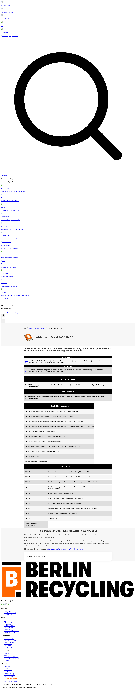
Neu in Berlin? (8, 647)
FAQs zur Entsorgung (10, 632)
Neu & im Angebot (10, 613)
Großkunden (8, 644)
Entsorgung (4, 175)
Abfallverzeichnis (40, 328)
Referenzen (7, 645)
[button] (68, 242)
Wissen (31, 328)
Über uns (10, 313)
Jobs (5, 655)
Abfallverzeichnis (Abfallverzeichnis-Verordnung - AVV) (65, 549)
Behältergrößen (8, 627)
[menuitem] (68, 179)
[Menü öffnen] (3, 321)
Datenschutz (8, 670)
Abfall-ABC (8, 624)
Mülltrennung (8, 622)
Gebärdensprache (9, 675)
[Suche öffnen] (3, 315)
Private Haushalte (9, 642)
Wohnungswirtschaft (10, 640)
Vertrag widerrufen (10, 678)
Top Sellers (7, 611)
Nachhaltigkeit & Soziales (12, 658)
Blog (5, 621)
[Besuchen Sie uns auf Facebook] (6, 605)
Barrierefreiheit (8, 671)
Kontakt (6, 660)
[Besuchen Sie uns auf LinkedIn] (8, 605)
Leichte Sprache (9, 673)
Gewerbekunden (9, 639)
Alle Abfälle (8, 614)
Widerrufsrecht (8, 676)
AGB (6, 668)
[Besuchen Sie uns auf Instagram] (4, 605)
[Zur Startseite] (25, 328)
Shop (16, 313)
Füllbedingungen (9, 629)
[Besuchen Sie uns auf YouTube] (2, 605)
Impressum (7, 666)
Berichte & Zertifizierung (11, 657)
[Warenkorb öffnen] (1, 318)
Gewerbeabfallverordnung (12, 631)
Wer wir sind (8, 653)
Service (3, 313)
